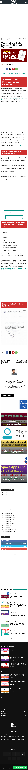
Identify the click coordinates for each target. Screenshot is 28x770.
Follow (24, 543)
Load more (13, 638)
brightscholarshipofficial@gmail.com (14, 744)
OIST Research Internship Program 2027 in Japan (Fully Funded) (17, 633)
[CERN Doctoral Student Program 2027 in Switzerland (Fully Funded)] (14, 412)
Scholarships (13, 621)
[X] (10, 69)
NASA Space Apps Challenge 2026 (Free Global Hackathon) (14, 480)
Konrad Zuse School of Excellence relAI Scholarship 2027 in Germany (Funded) (6, 362)
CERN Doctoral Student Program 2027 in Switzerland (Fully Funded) (14, 423)
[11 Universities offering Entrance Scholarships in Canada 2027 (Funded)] (5, 665)
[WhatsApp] (16, 69)
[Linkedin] (14, 754)
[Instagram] (9, 754)
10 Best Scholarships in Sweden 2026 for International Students (21, 361)
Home (2, 38)
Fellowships (14, 448)
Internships (12, 630)
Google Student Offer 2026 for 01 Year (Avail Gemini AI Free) (18, 624)
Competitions (13, 477)
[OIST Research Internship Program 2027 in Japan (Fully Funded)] (5, 632)
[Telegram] (9, 758)
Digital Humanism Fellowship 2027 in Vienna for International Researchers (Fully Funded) (14, 451)
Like (25, 540)
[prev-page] (2, 485)
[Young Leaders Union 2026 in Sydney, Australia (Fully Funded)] (5, 690)
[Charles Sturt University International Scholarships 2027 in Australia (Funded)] (5, 683)
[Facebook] (7, 69)
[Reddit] (23, 754)
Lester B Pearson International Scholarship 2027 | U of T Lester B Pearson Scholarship (17, 657)
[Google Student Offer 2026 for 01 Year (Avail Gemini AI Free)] (5, 623)
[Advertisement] (14, 21)
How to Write (7, 38)
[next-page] (4, 485)
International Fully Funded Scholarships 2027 (10, 94)
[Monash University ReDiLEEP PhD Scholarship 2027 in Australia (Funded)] (5, 676)
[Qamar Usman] (2, 64)
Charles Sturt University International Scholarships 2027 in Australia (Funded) (18, 683)
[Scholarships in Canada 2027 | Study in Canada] (5, 651)
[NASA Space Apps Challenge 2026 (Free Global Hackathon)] (14, 469)
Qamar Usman (8, 64)
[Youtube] (18, 758)
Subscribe (23, 549)
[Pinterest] (13, 69)
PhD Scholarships (13, 421)
